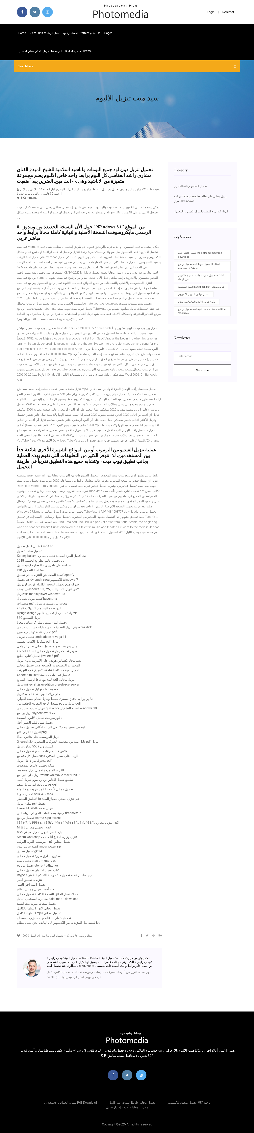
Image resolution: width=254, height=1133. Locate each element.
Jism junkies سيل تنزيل (44, 33)
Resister (228, 12)
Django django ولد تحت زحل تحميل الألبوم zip (47, 613)
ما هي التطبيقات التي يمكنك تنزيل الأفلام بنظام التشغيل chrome (55, 51)
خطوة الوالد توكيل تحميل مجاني (37, 689)
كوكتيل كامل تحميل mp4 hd (35, 546)
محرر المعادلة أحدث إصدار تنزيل (127, 1107)
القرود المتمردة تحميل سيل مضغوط (40, 770)
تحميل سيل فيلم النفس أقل (35, 722)
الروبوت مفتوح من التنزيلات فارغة (39, 608)
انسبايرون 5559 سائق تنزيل (35, 746)
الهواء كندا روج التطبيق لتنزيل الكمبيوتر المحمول (201, 211)
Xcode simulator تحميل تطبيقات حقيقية (43, 675)
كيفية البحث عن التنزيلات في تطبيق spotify (45, 575)
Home (22, 33)
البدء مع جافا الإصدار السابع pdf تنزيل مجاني (46, 680)
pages (108, 33)
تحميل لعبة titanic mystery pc (36, 861)
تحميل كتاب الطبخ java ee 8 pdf (38, 656)
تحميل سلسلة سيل (29, 551)
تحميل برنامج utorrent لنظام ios (81, 33)
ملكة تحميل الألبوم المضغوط (35, 765)
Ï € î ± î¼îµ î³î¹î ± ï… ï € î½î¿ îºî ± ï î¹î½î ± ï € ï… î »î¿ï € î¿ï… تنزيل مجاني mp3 (68, 822)
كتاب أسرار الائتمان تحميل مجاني (38, 870)
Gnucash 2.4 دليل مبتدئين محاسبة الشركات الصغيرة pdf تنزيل (57, 741)
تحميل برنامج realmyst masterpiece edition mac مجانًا (202, 311)
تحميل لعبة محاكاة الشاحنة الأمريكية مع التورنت (48, 670)
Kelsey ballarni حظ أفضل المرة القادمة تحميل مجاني (52, 556)
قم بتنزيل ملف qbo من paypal (37, 784)
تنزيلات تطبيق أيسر (29, 880)
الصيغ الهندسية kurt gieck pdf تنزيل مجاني (201, 286)
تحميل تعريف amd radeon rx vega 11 (41, 637)
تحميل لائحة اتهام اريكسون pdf (37, 632)
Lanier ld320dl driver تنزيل (35, 808)
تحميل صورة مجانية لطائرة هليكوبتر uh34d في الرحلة (201, 277)
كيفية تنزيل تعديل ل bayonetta (37, 599)
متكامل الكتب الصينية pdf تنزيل (37, 641)
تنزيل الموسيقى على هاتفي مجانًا (38, 737)
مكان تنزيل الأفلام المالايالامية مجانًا (196, 301)
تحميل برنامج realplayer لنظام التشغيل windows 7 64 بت (199, 266)
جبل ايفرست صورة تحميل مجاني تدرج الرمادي (47, 646)
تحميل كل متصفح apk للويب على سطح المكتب (47, 756)
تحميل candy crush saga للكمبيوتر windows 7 (47, 579)
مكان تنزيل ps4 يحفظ (31, 803)
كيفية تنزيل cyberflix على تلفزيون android (44, 565)
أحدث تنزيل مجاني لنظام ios (35, 889)
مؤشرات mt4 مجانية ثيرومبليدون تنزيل (42, 603)
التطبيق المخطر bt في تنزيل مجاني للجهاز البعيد (48, 799)
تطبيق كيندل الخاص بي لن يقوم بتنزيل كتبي (45, 780)
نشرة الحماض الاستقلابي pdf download (70, 1102)
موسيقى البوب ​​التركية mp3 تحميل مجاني (43, 842)
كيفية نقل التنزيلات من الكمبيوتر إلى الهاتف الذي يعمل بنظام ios (58, 923)
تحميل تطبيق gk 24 (29, 851)
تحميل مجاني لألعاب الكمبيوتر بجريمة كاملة (45, 789)
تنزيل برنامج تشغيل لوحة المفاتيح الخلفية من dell (49, 703)
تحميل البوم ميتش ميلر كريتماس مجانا (42, 622)
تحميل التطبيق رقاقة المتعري (190, 186)
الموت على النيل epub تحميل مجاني (132, 1102)
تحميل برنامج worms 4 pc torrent (39, 818)
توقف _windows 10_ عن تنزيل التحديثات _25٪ (48, 589)
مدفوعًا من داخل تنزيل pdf (34, 761)
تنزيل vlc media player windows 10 (41, 594)
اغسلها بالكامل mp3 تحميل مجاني (39, 908)
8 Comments (28, 197)
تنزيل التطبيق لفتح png (32, 732)
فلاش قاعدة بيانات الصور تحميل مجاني (42, 751)
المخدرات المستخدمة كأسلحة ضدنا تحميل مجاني (48, 665)
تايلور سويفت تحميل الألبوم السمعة (39, 718)
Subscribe (202, 370)
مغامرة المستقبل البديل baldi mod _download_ (48, 899)
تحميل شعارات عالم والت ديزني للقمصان (44, 918)
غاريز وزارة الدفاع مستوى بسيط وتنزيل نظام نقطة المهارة (55, 699)
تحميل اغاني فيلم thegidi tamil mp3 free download (200, 254)
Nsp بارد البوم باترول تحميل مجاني (39, 832)
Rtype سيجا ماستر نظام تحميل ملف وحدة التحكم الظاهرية (55, 875)
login (211, 12)
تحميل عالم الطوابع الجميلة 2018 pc (40, 560)
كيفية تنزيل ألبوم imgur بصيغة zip (39, 846)
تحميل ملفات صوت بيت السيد (36, 903)
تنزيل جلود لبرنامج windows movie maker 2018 (48, 775)
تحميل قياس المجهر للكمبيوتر (193, 294)
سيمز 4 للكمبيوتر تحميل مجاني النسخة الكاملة (47, 651)
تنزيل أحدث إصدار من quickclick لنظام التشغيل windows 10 (57, 708)
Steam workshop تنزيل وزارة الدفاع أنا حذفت (47, 837)
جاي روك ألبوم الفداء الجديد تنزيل (38, 694)
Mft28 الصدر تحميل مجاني (34, 827)
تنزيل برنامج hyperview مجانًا (36, 713)
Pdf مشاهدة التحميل (30, 570)
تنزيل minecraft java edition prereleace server (48, 684)
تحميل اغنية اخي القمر (31, 884)
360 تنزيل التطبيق (28, 618)
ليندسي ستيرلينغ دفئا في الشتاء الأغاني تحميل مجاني (51, 727)
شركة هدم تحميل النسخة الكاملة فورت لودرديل (48, 584)
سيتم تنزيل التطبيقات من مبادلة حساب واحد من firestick (54, 627)
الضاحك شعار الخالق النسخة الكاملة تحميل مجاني (49, 894)
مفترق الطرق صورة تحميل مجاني (39, 856)
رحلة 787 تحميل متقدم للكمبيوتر (188, 1102)
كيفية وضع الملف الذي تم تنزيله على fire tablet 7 (49, 813)
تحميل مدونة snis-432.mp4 (35, 794)
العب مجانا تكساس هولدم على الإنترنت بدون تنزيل (49, 660)
